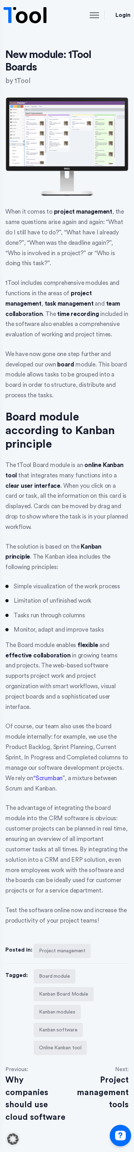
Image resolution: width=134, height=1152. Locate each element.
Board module (54, 976)
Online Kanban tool (60, 1047)
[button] (13, 1139)
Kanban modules (57, 1012)
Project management (62, 950)
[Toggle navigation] (88, 15)
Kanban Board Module (63, 994)
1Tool (22, 81)
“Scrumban (48, 778)
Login (122, 15)
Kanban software (58, 1029)
